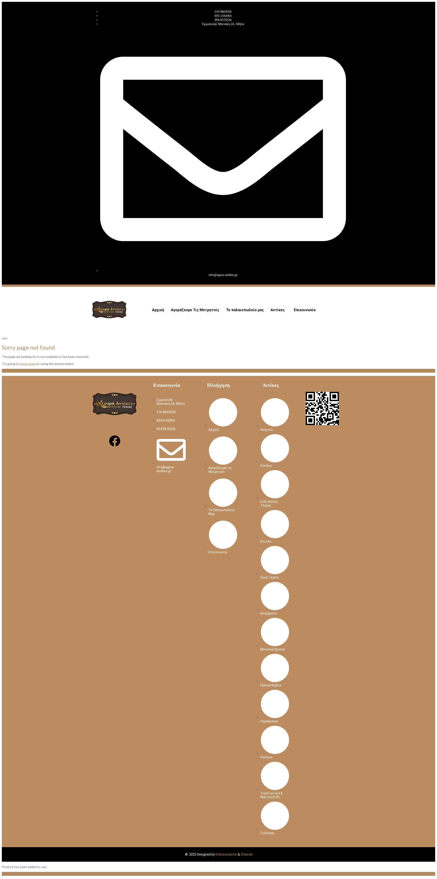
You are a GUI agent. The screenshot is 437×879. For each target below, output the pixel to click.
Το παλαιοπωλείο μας (245, 310)
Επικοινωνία (304, 310)
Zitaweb (247, 854)
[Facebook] (114, 441)
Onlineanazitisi (226, 854)
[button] (278, 310)
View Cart (9, 874)
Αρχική (158, 310)
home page (28, 364)
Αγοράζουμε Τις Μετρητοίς (195, 310)
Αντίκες (278, 310)
